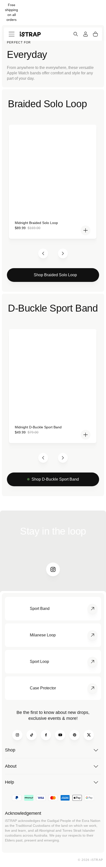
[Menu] (12, 34)
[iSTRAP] (30, 34)
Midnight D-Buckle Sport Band (38, 427)
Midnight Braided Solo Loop (36, 223)
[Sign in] (85, 34)
